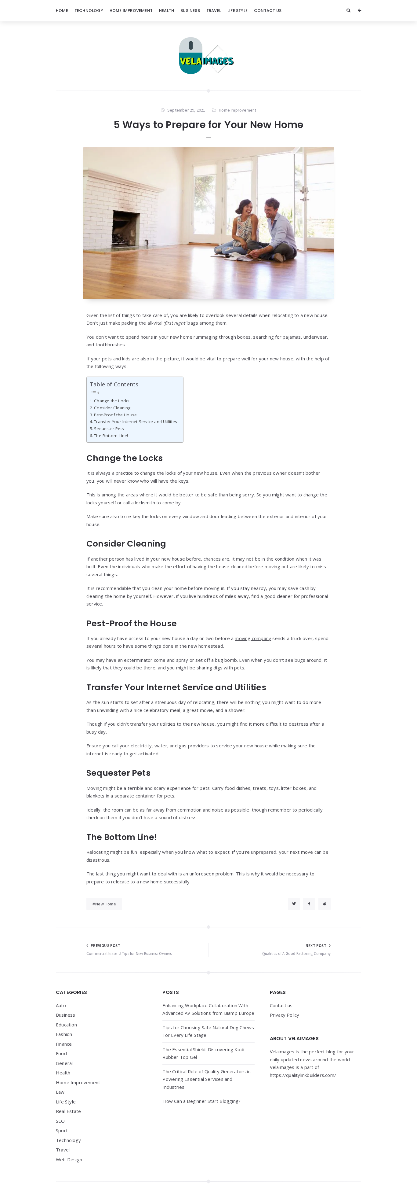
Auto (61, 1005)
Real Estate (68, 1111)
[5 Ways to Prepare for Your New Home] (208, 223)
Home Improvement (131, 10)
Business (190, 10)
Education (66, 1025)
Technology (88, 10)
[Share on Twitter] (294, 904)
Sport (62, 1130)
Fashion (64, 1034)
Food (61, 1053)
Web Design (69, 1159)
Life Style (237, 10)
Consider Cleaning (112, 408)
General (64, 1063)
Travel (213, 10)
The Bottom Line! (111, 435)
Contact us (267, 10)
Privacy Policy (284, 1015)
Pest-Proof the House (115, 415)
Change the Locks (111, 400)
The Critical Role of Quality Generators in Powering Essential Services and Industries (206, 1079)
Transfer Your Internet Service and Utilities (135, 421)
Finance (64, 1044)
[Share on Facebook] (309, 904)
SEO (60, 1121)
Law (60, 1092)
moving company (253, 638)
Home (62, 10)
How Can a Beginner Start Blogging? (201, 1101)
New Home (105, 904)
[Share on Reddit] (324, 904)
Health (166, 10)
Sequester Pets (109, 428)
